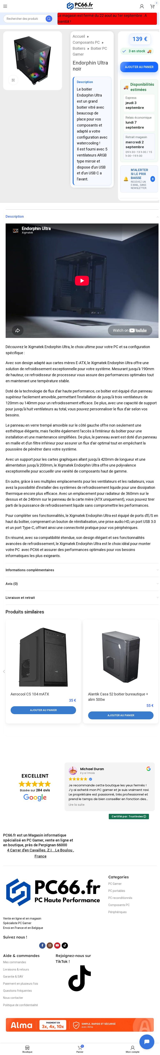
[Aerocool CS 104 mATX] (43, 657)
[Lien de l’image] (53, 893)
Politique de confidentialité (20, 1005)
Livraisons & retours (16, 969)
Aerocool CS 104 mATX (30, 694)
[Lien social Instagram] (50, 945)
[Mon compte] (142, 6)
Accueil (79, 36)
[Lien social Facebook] (42, 945)
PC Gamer (115, 883)
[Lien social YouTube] (57, 945)
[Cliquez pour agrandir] (13, 80)
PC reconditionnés (120, 898)
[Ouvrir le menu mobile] (5, 6)
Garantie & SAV (13, 976)
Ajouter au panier (139, 67)
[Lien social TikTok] (65, 945)
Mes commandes (14, 962)
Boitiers (79, 48)
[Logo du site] (80, 6)
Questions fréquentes (17, 990)
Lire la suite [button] (77, 805)
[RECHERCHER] (49, 18)
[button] (43, 710)
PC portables (116, 890)
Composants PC (86, 42)
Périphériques (117, 912)
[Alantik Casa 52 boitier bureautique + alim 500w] (121, 657)
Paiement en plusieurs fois (20, 983)
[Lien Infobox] (40, 840)
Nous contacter (13, 997)
